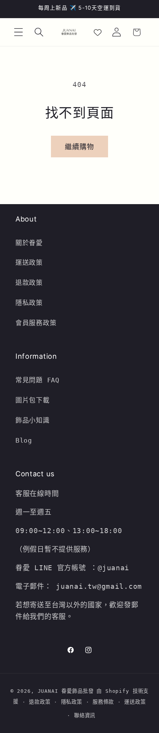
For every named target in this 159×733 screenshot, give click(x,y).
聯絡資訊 (84, 715)
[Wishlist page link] (97, 32)
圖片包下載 (32, 400)
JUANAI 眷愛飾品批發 (66, 691)
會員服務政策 (35, 323)
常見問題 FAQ (37, 380)
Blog (23, 440)
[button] (18, 32)
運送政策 (29, 262)
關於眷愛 (29, 243)
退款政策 (31, 282)
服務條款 (103, 702)
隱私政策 (29, 303)
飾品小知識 (32, 420)
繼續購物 (80, 147)
